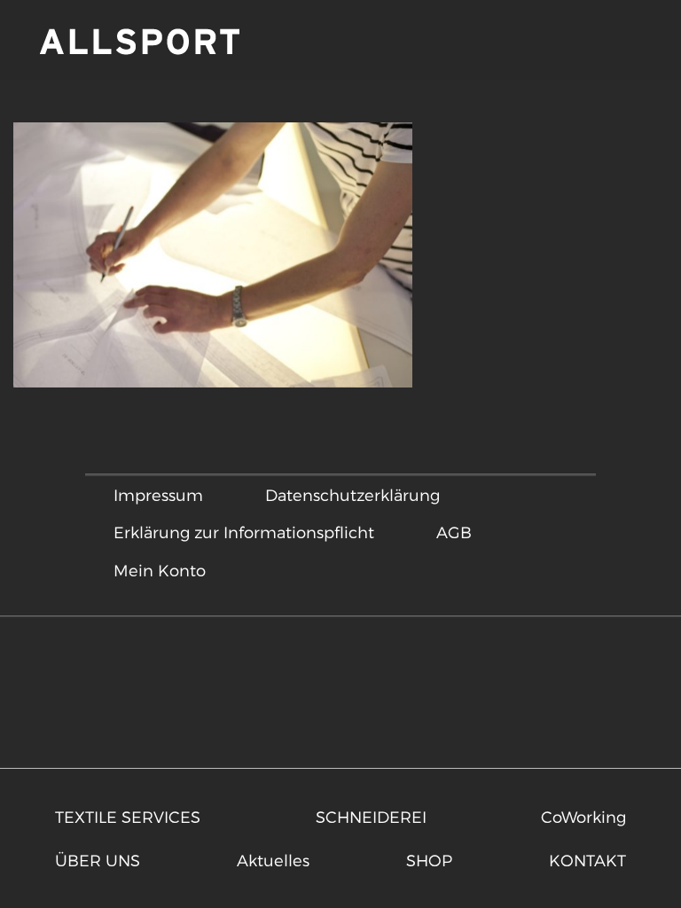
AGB (454, 531)
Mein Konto (160, 569)
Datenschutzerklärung (352, 494)
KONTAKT (587, 859)
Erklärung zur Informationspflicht (244, 531)
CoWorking (583, 816)
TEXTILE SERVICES (127, 816)
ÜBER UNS (97, 859)
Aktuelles (273, 859)
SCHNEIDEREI (371, 816)
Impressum (158, 494)
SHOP (429, 859)
